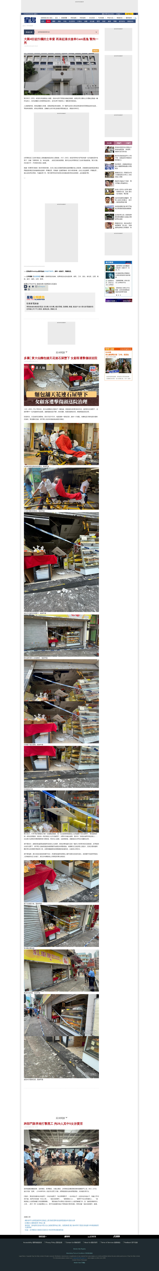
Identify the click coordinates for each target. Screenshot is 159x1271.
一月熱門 (128, 143)
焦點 (59, 21)
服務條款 (117, 1242)
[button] (136, 19)
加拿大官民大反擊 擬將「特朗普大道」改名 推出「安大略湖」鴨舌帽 (123, 192)
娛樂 (85, 21)
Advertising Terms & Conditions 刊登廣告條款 (79, 1253)
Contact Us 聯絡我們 (73, 1242)
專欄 (114, 21)
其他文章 (29, 32)
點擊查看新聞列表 (44, 32)
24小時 (109, 143)
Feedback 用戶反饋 (131, 1242)
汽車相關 (101, 18)
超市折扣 (122, 21)
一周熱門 (118, 143)
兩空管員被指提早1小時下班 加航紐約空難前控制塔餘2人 (123, 158)
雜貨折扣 (130, 21)
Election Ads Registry (79, 1249)
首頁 (42, 21)
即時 (48, 21)
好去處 (92, 21)
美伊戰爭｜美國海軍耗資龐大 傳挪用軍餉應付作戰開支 (123, 166)
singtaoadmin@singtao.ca (79, 1258)
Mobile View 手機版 (79, 1262)
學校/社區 (110, 18)
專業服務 (73, 18)
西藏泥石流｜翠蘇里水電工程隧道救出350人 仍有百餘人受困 (123, 175)
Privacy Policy (51, 1242)
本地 (64, 21)
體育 (98, 21)
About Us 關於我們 (90, 1242)
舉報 (96, 51)
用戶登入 (129, 14)
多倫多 (118, 14)
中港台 (79, 21)
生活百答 (72, 21)
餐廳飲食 (120, 18)
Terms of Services (107, 1242)
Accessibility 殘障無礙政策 (32, 1242)
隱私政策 (59, 1242)
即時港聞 (30, 26)
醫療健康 (129, 18)
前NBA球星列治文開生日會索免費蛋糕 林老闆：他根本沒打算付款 (123, 149)
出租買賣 (92, 18)
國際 (53, 21)
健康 (109, 21)
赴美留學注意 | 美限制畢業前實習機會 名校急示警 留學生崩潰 (123, 217)
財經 (103, 21)
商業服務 (83, 18)
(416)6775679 (48, 271)
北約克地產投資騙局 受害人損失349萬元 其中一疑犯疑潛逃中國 (123, 200)
